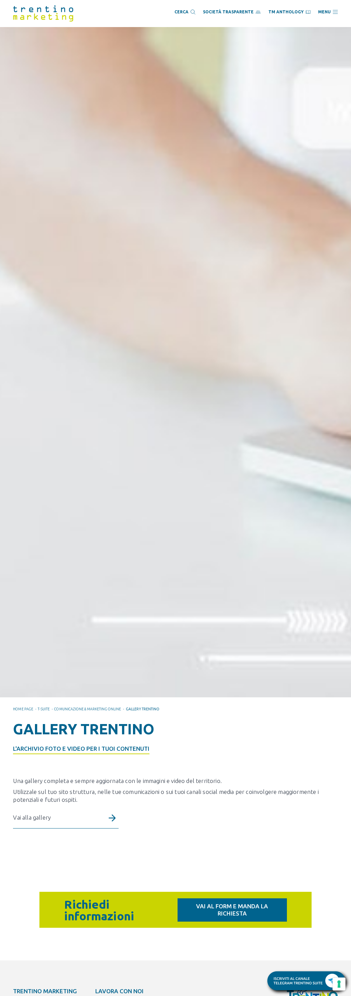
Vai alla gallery (32, 817)
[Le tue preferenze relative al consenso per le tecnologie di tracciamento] (339, 984)
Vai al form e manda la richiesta (232, 909)
